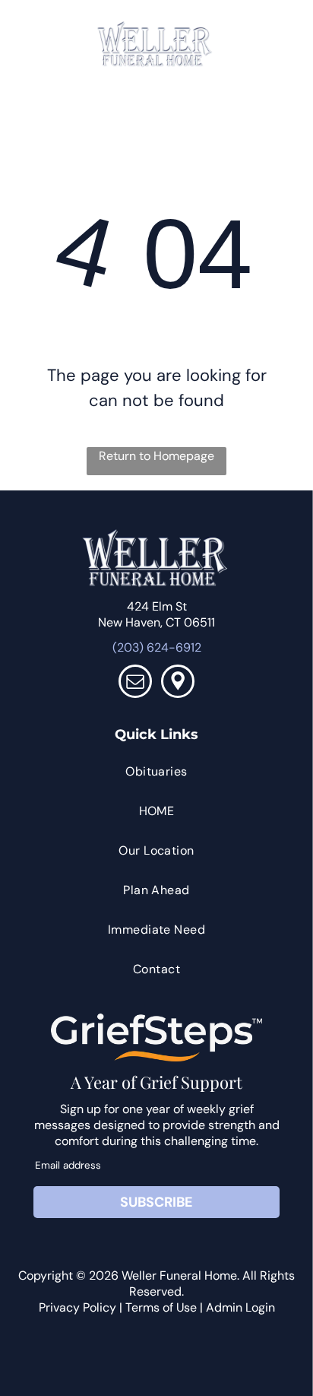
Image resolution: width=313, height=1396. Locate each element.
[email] (135, 683)
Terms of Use (161, 1307)
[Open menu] (276, 44)
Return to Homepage (156, 456)
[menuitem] (157, 772)
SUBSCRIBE (156, 1202)
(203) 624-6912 (156, 647)
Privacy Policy (77, 1307)
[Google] (177, 683)
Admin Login (240, 1307)
